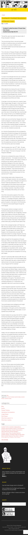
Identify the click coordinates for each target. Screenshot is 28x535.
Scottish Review (5, 428)
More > (4, 476)
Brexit (2, 436)
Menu (15, 9)
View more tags (4, 439)
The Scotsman (20, 428)
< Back (3, 15)
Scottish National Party (10, 436)
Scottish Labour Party (6, 433)
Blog (7, 395)
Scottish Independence (15, 427)
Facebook (8, 509)
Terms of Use (10, 525)
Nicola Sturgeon (14, 431)
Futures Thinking (5, 410)
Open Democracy (5, 431)
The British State (14, 434)
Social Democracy (5, 437)
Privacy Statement (17, 525)
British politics (13, 428)
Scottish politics (5, 427)
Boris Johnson (19, 436)
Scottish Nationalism (17, 430)
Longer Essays (4, 414)
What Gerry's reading (6, 420)
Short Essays (4, 416)
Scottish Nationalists (6, 430)
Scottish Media (17, 397)
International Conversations (8, 412)
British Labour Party (15, 437)
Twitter (8, 514)
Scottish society (8, 398)
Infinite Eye (21, 530)
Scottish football (10, 397)
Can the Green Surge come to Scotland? (12, 485)
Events (3, 408)
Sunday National (16, 433)
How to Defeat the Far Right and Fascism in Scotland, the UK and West (13, 488)
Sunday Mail (21, 434)
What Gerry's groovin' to (7, 418)
